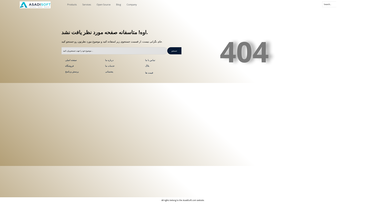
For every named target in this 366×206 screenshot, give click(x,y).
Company (132, 4)
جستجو (174, 50)
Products (72, 4)
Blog (118, 4)
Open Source (104, 4)
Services (86, 4)
